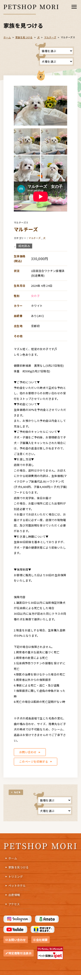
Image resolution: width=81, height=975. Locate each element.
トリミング (15, 876)
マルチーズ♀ (21, 222)
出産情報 (14, 895)
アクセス (14, 904)
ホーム (12, 858)
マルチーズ (50, 37)
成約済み (24, 246)
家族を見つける (18, 867)
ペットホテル (17, 885)
